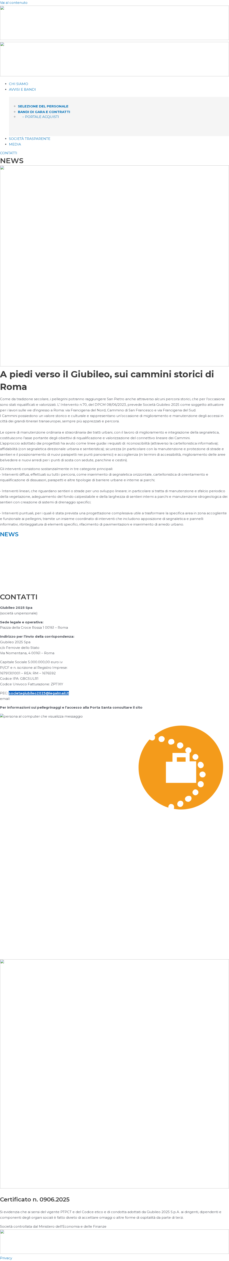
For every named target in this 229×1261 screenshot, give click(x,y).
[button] (119, 89)
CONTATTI (8, 153)
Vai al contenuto (14, 2)
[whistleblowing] (114, 937)
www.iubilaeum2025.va (164, 707)
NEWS (9, 534)
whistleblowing (23, 949)
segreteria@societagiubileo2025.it (42, 699)
